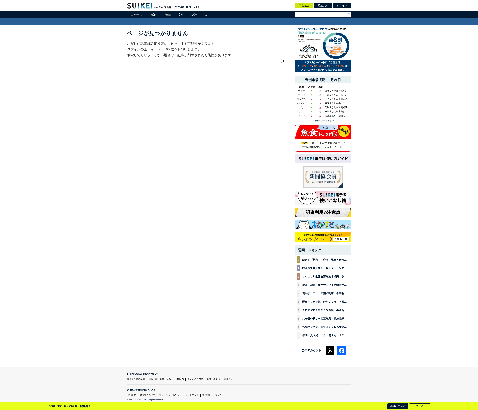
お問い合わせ (213, 379)
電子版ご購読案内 (136, 379)
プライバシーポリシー (170, 395)
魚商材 (153, 14)
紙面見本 (323, 5)
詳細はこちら (398, 406)
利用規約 (228, 379)
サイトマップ (192, 395)
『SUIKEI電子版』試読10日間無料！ (69, 406)
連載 (168, 14)
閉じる (420, 406)
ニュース (136, 14)
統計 (194, 14)
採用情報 (206, 395)
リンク (218, 395)
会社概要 (131, 395)
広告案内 (179, 379)
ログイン (342, 5)
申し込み (304, 5)
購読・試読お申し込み (160, 379)
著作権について (147, 395)
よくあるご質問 (195, 379)
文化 (181, 14)
